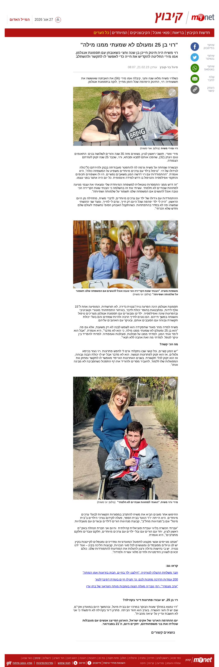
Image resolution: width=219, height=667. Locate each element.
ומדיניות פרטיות (44, 662)
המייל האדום (20, 19)
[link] (198, 46)
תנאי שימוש (64, 662)
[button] (37, 241)
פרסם (82, 662)
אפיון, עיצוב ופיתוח (22, 662)
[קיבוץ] (198, 660)
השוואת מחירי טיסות (114, 662)
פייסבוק (97, 662)
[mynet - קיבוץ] (185, 17)
